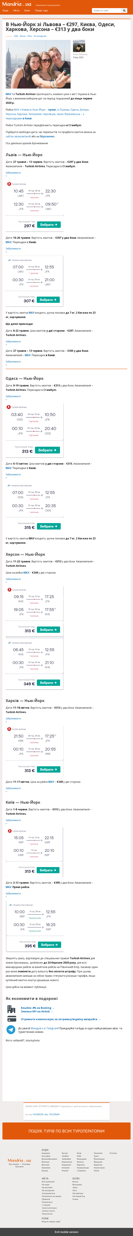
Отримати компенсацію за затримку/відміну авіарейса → (61, 1019)
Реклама (26, 1164)
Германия (46, 1167)
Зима (75, 1187)
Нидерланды (83, 1167)
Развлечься (47, 1202)
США (16, 36)
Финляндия (99, 1159)
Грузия (65, 1153)
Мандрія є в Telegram (44, 1028)
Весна (23, 36)
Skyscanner (47, 136)
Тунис (96, 1156)
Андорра (46, 1153)
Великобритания (49, 1159)
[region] (30, 1072)
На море (45, 1184)
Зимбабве (66, 1159)
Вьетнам (45, 1165)
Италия (65, 1170)
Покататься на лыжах (51, 1196)
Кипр (79, 1153)
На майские (78, 1193)
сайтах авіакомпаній (18, 136)
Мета (16, 10)
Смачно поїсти (48, 1211)
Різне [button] (45, 1218)
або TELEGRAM (52, 1114)
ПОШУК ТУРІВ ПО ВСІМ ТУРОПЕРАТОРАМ (66, 1131)
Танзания (98, 1153)
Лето (29, 36)
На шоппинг (47, 1187)
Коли (27, 10)
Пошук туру (41, 10)
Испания (66, 1167)
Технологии (47, 1213)
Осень (75, 1199)
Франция (98, 1162)
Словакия (81, 1170)
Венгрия (45, 1162)
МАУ (8, 242)
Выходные (77, 1184)
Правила (46, 1199)
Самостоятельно (49, 1208)
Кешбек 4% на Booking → (38, 1008)
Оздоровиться (48, 1193)
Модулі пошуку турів (51, 1221)
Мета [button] (45, 1178)
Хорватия (98, 1165)
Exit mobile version (66, 1232)
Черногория (99, 1167)
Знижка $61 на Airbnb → (37, 1011)
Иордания (66, 1165)
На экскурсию (40, 36)
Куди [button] (45, 1150)
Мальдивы (81, 1159)
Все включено (48, 1181)
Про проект (14, 1164)
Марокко (81, 1165)
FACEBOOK (38, 1114)
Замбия (65, 1156)
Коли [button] (76, 1178)
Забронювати (13, 174)
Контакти (19, 1166)
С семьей (46, 1205)
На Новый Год (79, 1196)
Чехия (96, 1170)
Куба (79, 1156)
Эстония (113, 1153)
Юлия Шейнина (80, 54)
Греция (45, 1170)
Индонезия (67, 1162)
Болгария (46, 1156)
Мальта (80, 1162)
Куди (5, 10)
